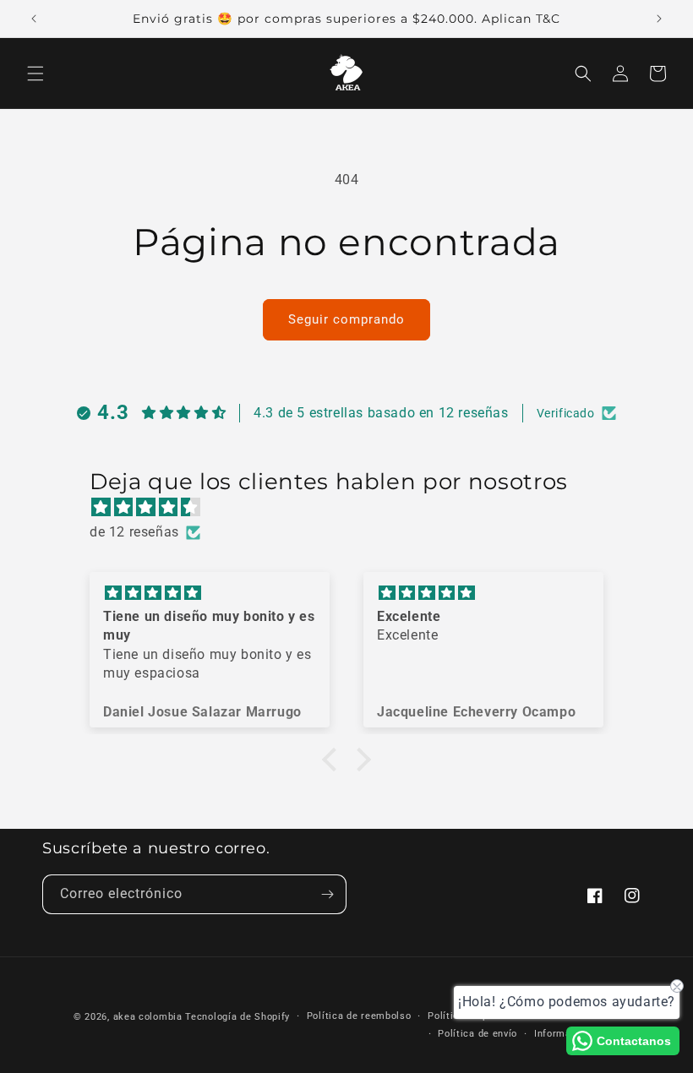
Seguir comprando (346, 319)
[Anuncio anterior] (33, 18)
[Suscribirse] (327, 894)
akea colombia (148, 1016)
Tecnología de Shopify (237, 1016)
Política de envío (477, 1033)
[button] (35, 73)
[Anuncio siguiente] (659, 18)
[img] (355, 507)
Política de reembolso (359, 1015)
